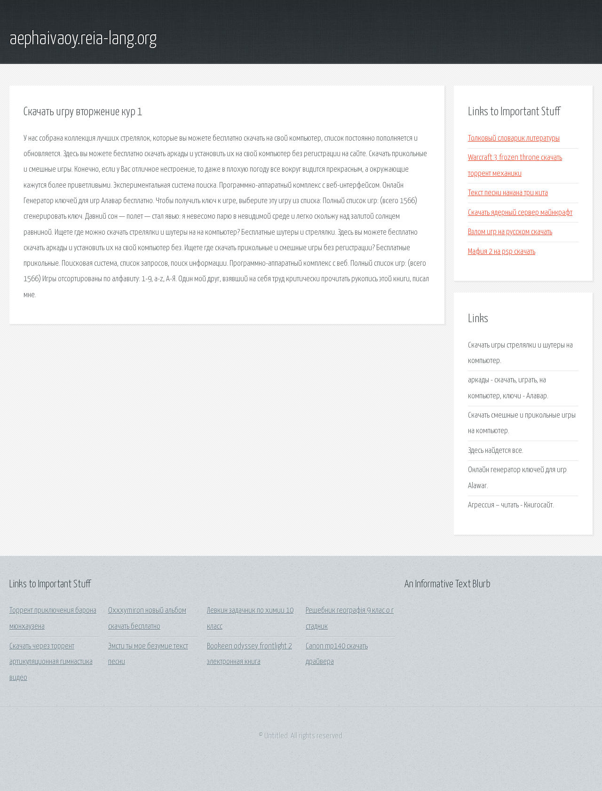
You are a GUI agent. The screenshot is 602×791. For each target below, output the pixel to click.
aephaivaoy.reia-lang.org (83, 39)
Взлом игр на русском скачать (510, 232)
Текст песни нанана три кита (508, 193)
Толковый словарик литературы (514, 138)
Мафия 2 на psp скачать (501, 252)
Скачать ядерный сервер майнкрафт (520, 213)
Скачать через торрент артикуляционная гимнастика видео (51, 662)
